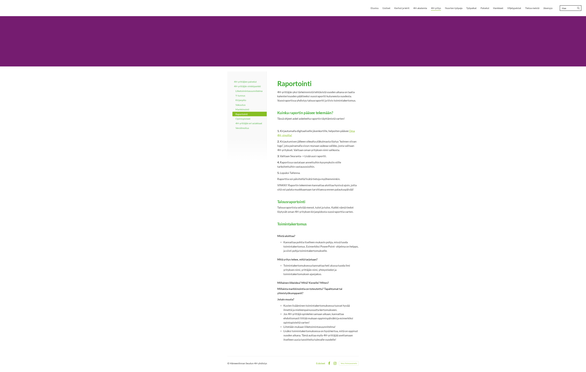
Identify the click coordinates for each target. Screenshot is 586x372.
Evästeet (320, 363)
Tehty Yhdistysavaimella (349, 363)
